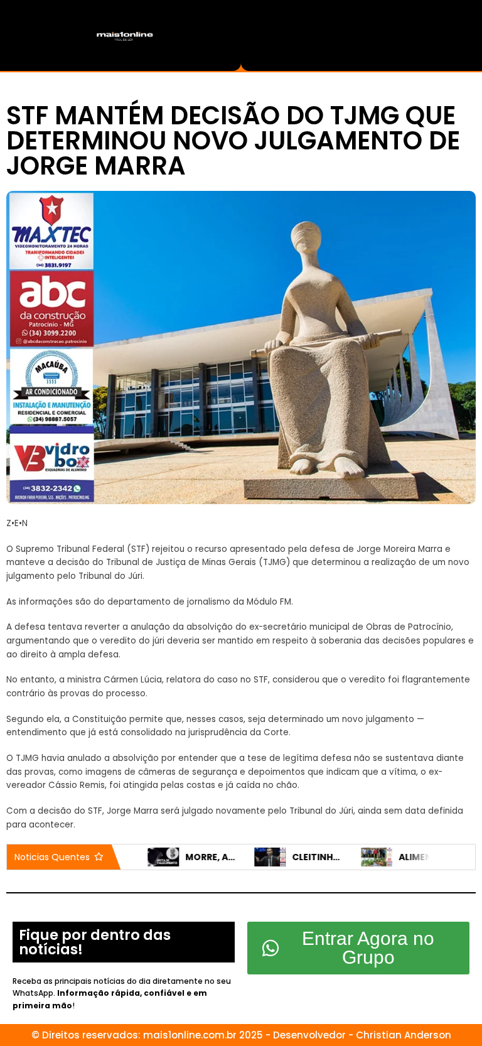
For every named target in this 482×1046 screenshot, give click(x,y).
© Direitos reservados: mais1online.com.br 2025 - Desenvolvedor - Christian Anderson (241, 1035)
